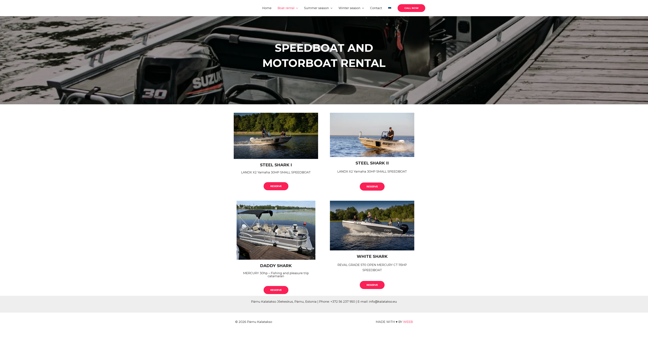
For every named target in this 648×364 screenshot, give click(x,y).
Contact (376, 8)
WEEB (408, 322)
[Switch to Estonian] (389, 8)
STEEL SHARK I (276, 164)
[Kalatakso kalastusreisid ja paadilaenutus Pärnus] (238, 8)
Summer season (316, 8)
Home (267, 8)
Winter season (349, 8)
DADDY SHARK (276, 265)
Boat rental (286, 8)
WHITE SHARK (372, 256)
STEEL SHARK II (372, 163)
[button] (411, 8)
